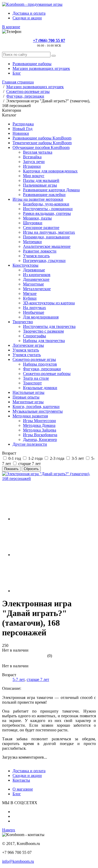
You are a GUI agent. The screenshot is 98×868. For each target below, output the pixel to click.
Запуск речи (34, 161)
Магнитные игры (28, 402)
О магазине (23, 789)
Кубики (30, 298)
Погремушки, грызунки (44, 260)
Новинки (21, 133)
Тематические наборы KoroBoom (42, 143)
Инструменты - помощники (48, 208)
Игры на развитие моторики (38, 199)
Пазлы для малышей (41, 180)
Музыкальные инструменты (38, 411)
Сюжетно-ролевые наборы (47, 373)
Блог (17, 73)
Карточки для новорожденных (50, 171)
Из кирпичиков (36, 274)
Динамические (36, 279)
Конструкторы (25, 265)
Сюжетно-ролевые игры (34, 359)
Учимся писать (36, 256)
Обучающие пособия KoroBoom (41, 147)
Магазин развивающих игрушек (41, 68)
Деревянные (34, 270)
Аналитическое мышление (47, 246)
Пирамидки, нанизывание (46, 237)
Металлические (37, 289)
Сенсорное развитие (41, 227)
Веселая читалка (37, 152)
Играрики (32, 166)
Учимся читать (26, 350)
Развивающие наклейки (44, 194)
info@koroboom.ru (18, 861)
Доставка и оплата (29, 13)
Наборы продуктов (40, 364)
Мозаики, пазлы (37, 218)
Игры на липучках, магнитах (49, 232)
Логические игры (28, 345)
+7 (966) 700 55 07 (49, 40)
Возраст (9, 453)
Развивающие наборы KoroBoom (42, 138)
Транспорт (32, 383)
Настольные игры (28, 392)
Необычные (33, 312)
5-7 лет (19, 679)
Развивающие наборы (32, 63)
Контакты (21, 780)
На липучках (34, 307)
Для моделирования (41, 317)
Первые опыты (26, 397)
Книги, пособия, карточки (36, 406)
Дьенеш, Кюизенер (40, 439)
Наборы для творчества (44, 340)
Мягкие (30, 293)
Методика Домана (39, 425)
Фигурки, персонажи (42, 369)
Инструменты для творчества (49, 326)
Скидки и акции (27, 18)
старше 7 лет (38, 679)
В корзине (11, 27)
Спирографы (34, 336)
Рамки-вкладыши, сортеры (47, 213)
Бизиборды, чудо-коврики (46, 204)
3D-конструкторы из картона (49, 303)
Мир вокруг (33, 175)
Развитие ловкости (39, 251)
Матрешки (32, 241)
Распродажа (23, 124)
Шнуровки (32, 223)
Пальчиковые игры (40, 185)
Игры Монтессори (39, 420)
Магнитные (33, 284)
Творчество (23, 322)
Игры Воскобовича (40, 435)
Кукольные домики (40, 387)
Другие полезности (30, 444)
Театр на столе (36, 378)
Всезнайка (32, 157)
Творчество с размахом (43, 331)
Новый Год (22, 128)
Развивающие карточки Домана (51, 190)
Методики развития (30, 416)
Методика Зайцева (39, 430)
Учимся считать (27, 354)
